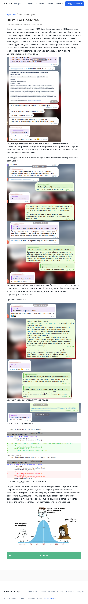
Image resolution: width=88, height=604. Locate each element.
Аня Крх (12, 3)
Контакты (70, 591)
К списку (44, 555)
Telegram (80, 591)
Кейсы (41, 4)
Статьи (50, 4)
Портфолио (32, 4)
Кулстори (11, 14)
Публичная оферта (51, 598)
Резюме (59, 4)
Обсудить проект (74, 4)
